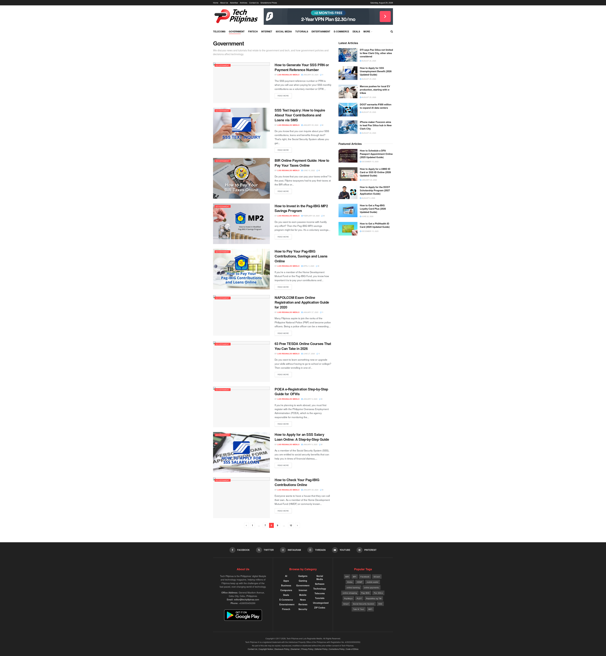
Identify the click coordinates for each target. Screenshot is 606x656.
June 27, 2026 (309, 353)
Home (215, 2)
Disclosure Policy (281, 649)
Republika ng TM (373, 598)
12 (291, 525)
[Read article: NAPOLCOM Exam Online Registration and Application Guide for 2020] (241, 315)
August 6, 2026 (368, 198)
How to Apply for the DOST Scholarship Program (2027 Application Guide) (375, 190)
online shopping (350, 593)
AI (286, 575)
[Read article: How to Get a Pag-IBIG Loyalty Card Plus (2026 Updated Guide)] (348, 210)
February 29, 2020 (311, 215)
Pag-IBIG (365, 593)
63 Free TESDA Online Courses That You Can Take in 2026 (303, 346)
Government (237, 31)
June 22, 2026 (367, 216)
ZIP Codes (319, 607)
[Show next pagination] (297, 525)
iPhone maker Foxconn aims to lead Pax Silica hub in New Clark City (376, 125)
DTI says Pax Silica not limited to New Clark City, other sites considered (376, 53)
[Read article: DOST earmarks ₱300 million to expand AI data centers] (348, 109)
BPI (354, 576)
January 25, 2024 (310, 74)
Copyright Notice (266, 649)
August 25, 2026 (368, 79)
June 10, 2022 (309, 170)
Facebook (364, 576)
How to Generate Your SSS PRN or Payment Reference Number (302, 67)
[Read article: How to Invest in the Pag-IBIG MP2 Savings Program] (241, 223)
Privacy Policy (307, 649)
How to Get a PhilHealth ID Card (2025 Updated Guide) (375, 225)
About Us (224, 2)
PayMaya (348, 598)
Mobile (302, 594)
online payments (371, 587)
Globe (350, 582)
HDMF (359, 582)
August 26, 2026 (368, 60)
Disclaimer (295, 649)
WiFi (370, 609)
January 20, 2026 (369, 179)
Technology (319, 588)
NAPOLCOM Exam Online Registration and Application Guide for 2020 (302, 302)
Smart (346, 603)
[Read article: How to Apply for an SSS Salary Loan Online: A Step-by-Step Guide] (241, 452)
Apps (286, 580)
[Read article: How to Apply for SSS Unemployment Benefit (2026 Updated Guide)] (348, 73)
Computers (286, 590)
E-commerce (341, 31)
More (366, 31)
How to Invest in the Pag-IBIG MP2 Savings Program (301, 208)
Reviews (302, 604)
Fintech (253, 31)
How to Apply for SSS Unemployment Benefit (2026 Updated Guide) (376, 71)
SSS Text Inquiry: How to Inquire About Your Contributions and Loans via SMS (300, 115)
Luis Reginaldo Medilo (288, 74)
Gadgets (302, 575)
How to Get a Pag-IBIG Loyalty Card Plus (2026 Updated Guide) (373, 209)
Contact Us (254, 2)
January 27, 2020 (310, 312)
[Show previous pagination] (246, 525)
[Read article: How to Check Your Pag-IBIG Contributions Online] (241, 497)
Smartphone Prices (269, 2)
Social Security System (363, 603)
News (303, 599)
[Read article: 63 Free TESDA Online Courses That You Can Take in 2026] (241, 361)
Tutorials (301, 31)
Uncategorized (321, 602)
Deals (356, 31)
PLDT (359, 598)
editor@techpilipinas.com (246, 599)
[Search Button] (392, 31)
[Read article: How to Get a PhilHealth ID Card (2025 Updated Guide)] (348, 229)
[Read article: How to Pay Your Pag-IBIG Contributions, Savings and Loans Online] (241, 269)
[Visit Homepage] (236, 16)
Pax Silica (378, 593)
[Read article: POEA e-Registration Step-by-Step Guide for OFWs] (241, 407)
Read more (285, 95)
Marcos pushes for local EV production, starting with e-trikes (375, 90)
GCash (377, 576)
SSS (380, 603)
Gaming (303, 580)
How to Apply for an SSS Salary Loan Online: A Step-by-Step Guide (302, 437)
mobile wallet (372, 582)
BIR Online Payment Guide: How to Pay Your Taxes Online (302, 163)
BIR (347, 576)
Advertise (234, 2)
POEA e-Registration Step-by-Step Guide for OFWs (301, 391)
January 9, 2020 (310, 399)
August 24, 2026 (368, 133)
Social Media (284, 31)
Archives (243, 2)
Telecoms (219, 31)
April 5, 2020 (308, 266)
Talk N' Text (358, 609)
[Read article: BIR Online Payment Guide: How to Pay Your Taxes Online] (241, 178)
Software (319, 583)
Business (286, 585)
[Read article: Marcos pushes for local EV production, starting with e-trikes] (348, 91)
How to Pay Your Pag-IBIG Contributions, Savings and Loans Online (301, 256)
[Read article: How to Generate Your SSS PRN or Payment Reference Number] (241, 82)
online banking (353, 587)
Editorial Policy (321, 649)
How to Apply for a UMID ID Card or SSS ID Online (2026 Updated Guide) (375, 172)
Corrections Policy (337, 649)
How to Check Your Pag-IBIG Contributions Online (297, 482)
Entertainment (321, 31)
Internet (266, 31)
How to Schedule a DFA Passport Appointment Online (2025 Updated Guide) (376, 154)
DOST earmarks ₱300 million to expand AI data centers (375, 106)
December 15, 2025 (369, 161)
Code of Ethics (352, 649)
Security (302, 609)
